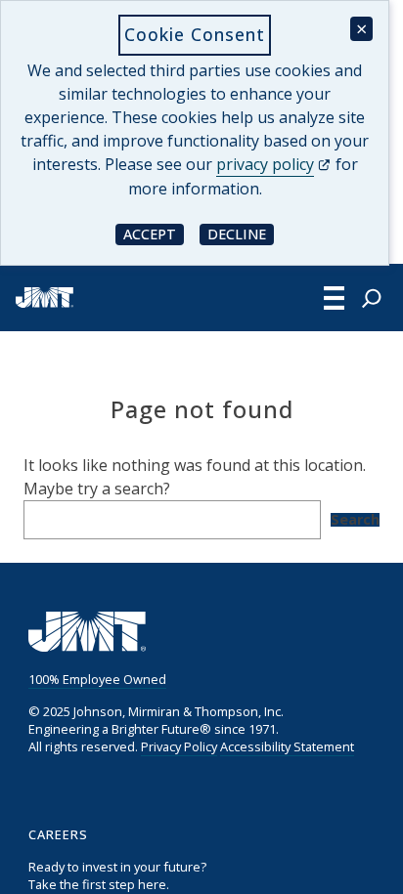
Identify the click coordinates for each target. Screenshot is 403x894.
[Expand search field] (371, 298)
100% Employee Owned (97, 679)
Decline (240, 233)
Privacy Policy (179, 746)
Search (355, 520)
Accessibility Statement (287, 746)
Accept (153, 233)
